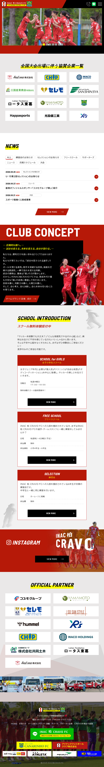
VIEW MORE (52, 212)
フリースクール (71, 157)
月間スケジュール (28, 163)
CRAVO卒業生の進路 (83, 724)
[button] (41, 44)
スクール (55, 724)
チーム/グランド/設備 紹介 (18, 299)
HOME (14, 724)
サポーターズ (88, 157)
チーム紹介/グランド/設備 (39, 724)
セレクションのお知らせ (48, 157)
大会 (42, 163)
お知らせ (22, 724)
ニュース (11, 163)
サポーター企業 (66, 724)
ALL (9, 157)
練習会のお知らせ (24, 157)
